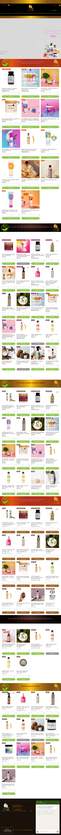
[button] (55, 5)
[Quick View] (11, 169)
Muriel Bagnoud (29, 829)
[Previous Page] (27, 376)
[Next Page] (34, 376)
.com (25, 810)
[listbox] (55, 5)
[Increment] (19, 93)
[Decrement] (3, 93)
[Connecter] (8, 5)
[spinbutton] (11, 93)
